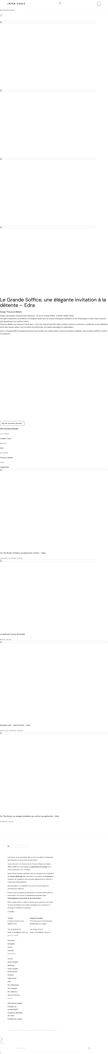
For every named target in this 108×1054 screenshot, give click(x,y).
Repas (2, 639)
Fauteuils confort (8, 730)
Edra (7, 467)
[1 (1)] (47, 55)
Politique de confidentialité (13, 1008)
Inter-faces (29, 1030)
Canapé (2, 467)
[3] (47, 192)
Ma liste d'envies (14, 995)
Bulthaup (11, 965)
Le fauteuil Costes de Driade (12, 634)
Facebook (11, 940)
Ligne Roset (12, 978)
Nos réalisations (13, 985)
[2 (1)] (47, 123)
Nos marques (12, 988)
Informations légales (15, 1003)
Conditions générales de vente (15, 1014)
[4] (47, 260)
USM (9, 982)
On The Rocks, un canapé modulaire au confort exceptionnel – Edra (29, 816)
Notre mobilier (13, 962)
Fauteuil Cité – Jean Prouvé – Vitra (15, 725)
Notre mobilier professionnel (13, 970)
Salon (9, 438)
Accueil (10, 959)
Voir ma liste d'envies (9, 428)
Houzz (10, 947)
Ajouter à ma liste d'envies (12, 423)
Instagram (11, 944)
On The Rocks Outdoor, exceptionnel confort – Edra (22, 553)
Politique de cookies (15, 1019)
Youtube (11, 950)
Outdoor (12, 558)
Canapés (3, 438)
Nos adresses (12, 992)
